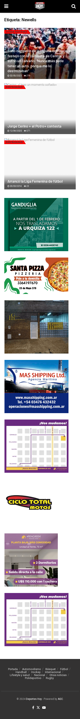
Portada (13, 669)
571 (28, 131)
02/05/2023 (15, 75)
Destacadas (14, 87)
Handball (21, 672)
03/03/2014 (15, 186)
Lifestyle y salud (20, 675)
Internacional (53, 672)
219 (28, 75)
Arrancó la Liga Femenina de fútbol (35, 181)
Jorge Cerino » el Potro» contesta (34, 126)
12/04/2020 (15, 131)
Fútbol (64, 669)
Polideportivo (33, 678)
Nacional (39, 675)
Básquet (50, 669)
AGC (60, 699)
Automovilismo (31, 669)
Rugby (50, 678)
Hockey (36, 672)
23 (27, 186)
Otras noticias (16, 31)
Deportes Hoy (34, 699)
